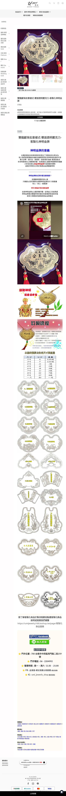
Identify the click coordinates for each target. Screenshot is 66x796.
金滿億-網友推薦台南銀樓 (40, 670)
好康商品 (3, 28)
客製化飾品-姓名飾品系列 (4, 82)
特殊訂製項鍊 (40, 749)
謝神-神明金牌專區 (4, 33)
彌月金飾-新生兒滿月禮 (4, 41)
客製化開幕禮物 (3, 99)
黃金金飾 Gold (3, 48)
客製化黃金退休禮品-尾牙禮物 (4, 91)
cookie (27, 762)
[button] (60, 51)
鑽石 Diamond (3, 66)
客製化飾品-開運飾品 (5, 114)
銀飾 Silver (4, 60)
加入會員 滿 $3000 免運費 (27, 90)
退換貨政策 (5, 765)
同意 (41, 762)
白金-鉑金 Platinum (4, 54)
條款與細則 (5, 763)
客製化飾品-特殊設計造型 (4, 107)
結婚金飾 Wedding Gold (4, 74)
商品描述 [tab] (19, 131)
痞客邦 (25, 767)
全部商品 (3, 21)
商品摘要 (20, 110)
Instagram (27, 765)
